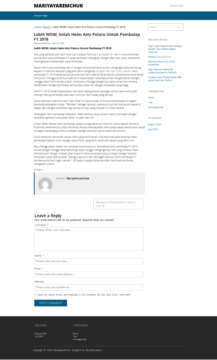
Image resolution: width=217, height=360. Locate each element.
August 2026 (154, 124)
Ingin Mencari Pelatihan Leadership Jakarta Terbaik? (162, 71)
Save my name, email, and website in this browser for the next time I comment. (84, 294)
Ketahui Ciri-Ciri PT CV (159, 56)
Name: (38, 255)
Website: (39, 281)
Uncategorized (155, 107)
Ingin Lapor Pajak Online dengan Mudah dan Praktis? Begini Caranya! (165, 48)
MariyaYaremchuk (58, 5)
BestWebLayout (93, 350)
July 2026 (152, 129)
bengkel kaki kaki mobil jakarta (113, 71)
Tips (150, 102)
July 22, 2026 (58, 43)
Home (38, 27)
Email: (37, 268)
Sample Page (176, 5)
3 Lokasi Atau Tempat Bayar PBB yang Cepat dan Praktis (164, 79)
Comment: (40, 225)
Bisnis (46, 27)
